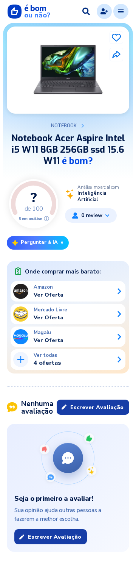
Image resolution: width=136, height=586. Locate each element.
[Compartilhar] (116, 54)
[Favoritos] (116, 37)
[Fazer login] (104, 11)
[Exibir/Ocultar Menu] (120, 11)
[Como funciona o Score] (46, 218)
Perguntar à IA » (42, 242)
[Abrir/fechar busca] (86, 11)
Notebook (64, 126)
